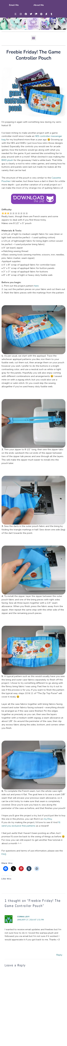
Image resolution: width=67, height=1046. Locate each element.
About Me (39, 5)
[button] (33, 37)
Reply (59, 954)
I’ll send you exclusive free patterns (31, 824)
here (36, 285)
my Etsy (48, 818)
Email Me (14, 5)
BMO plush (7, 160)
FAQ (4, 854)
